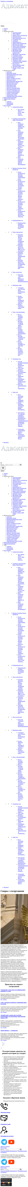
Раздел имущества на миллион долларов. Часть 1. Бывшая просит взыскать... (21, 194)
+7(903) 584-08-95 (6, 22)
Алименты (15, 40)
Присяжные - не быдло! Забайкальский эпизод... (22, 381)
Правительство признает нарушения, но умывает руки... (22, 225)
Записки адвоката (5, 1146)
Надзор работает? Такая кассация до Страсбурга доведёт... (21, 300)
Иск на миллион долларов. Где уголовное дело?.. (21, 337)
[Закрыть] (3, 468)
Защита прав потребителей (19, 43)
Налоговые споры (11, 85)
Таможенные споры (12, 94)
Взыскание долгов (11, 73)
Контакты (6, 442)
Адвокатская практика (9, 98)
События (9, 101)
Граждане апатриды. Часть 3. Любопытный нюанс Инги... (21, 256)
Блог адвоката (7, 105)
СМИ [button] (5, 100)
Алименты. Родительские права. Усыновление (19, 119)
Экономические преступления (14, 96)
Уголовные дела (17, 39)
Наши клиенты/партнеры (10, 97)
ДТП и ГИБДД (16, 34)
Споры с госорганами (12, 93)
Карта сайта (4, 1148)
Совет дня (15, 392)
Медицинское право (18, 44)
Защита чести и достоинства (20, 35)
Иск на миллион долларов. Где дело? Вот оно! (21, 344)
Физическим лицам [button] (9, 31)
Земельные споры (17, 59)
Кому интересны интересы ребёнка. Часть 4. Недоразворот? (22, 161)
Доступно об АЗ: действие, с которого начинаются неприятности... (22, 415)
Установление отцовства (19, 47)
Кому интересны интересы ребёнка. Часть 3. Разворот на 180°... (21, 152)
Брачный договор (17, 49)
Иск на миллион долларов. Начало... (20, 316)
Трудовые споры (17, 66)
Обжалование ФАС (11, 86)
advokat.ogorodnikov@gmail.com (9, 23)
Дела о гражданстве (18, 232)
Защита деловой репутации (14, 78)
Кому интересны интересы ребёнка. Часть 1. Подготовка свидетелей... (21, 134)
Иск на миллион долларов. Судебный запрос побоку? (20, 323)
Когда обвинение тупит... (20, 376)
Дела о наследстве (17, 272)
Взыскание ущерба (17, 58)
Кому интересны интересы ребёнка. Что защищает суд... (21, 126)
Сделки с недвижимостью (13, 90)
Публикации (10, 104)
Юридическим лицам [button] (9, 70)
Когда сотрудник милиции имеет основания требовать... (21, 398)
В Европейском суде (18, 220)
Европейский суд (17, 42)
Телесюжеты (10, 103)
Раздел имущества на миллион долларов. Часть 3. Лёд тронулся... (21, 213)
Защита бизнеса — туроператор (9, 1030)
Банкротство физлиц (18, 57)
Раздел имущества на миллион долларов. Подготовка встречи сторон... (21, 184)
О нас (5, 30)
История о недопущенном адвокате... (22, 372)
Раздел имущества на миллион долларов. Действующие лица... (21, 175)
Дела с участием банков (19, 312)
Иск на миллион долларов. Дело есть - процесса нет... (21, 352)
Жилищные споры (17, 50)
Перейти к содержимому (7, 1)
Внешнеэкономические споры (14, 74)
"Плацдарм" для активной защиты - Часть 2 (21, 436)
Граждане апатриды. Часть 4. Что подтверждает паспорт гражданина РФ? (21, 264)
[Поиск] (1, 463)
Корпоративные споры (12, 82)
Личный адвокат (17, 36)
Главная (6, 28)
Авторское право (17, 32)
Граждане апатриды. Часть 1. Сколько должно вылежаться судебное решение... (21, 239)
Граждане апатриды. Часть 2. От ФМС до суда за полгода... (21, 248)
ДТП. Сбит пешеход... (21, 369)
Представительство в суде (19, 38)
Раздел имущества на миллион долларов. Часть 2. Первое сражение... (21, 204)
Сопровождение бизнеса (13, 92)
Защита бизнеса (11, 77)
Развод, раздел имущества (19, 46)
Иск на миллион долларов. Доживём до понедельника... (22, 330)
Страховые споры (17, 55)
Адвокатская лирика (18, 107)
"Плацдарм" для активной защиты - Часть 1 (21, 431)
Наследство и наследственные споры (18, 64)
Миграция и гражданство (19, 54)
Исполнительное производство (17, 52)
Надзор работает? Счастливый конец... (21, 306)
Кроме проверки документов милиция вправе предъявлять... (21, 406)
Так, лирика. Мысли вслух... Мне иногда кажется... (21, 112)
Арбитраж (9, 71)
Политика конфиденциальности (9, 1151)
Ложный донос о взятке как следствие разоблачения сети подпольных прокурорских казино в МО (13, 1016)
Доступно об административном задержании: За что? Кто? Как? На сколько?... (23, 423)
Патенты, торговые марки (13, 88)
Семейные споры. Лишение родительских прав (20, 61)
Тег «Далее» (4, 999)
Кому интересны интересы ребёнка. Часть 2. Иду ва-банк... (21, 143)
